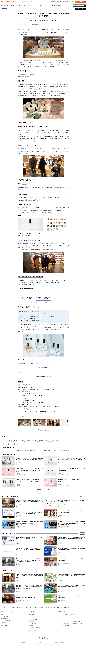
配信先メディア (4, 618)
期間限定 (41, 440)
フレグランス (29, 440)
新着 (2, 5)
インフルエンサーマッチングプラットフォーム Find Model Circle (71, 623)
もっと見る (82, 496)
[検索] (85, 6)
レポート (36, 440)
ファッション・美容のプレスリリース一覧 (15, 607)
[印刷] (17, 444)
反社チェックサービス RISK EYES (65, 625)
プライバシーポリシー (48, 642)
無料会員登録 (32, 614)
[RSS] (47, 638)
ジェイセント (22, 440)
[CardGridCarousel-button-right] (68, 423)
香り (53, 440)
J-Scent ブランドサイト (43, 367)
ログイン (31, 616)
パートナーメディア (5, 620)
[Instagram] (45, 638)
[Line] (14, 444)
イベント (15, 440)
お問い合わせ (32, 621)
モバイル (49, 5)
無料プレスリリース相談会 (35, 630)
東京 (46, 440)
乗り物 (53, 5)
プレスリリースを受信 (68, 1)
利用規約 (40, 642)
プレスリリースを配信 (56, 1)
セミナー (31, 632)
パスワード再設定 (33, 619)
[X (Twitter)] (11, 444)
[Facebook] (9, 444)
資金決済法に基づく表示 (60, 642)
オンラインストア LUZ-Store (43, 302)
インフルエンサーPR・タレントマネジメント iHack (69, 621)
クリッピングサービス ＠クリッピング (66, 614)
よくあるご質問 (32, 623)
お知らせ (31, 625)
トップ (2, 607)
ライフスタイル (29, 5)
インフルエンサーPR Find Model (65, 619)
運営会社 (23, 642)
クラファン (58, 5)
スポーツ (35, 5)
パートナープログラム (31, 642)
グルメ (10, 5)
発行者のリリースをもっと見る (43, 489)
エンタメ (6, 5)
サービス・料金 (4, 616)
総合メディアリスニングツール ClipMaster (67, 616)
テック (44, 5)
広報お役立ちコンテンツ (6, 625)
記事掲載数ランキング (6, 622)
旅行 (14, 5)
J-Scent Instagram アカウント (43, 376)
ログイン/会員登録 (81, 1)
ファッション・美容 (20, 5)
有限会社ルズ (20, 24)
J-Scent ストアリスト (43, 293)
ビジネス (40, 5)
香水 (57, 440)
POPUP (9, 440)
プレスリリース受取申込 (34, 627)
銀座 (50, 440)
